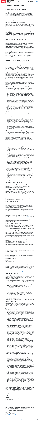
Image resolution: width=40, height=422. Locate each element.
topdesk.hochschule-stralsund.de (12, 203)
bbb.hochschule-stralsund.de (23, 216)
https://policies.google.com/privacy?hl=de (17, 271)
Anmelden (37, 1)
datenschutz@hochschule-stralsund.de (16, 414)
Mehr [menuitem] (18, 1)
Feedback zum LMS (21, 419)
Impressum (6, 419)
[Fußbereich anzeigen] (37, 419)
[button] (31, 1)
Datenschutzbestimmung (13, 419)
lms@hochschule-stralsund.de (14, 405)
